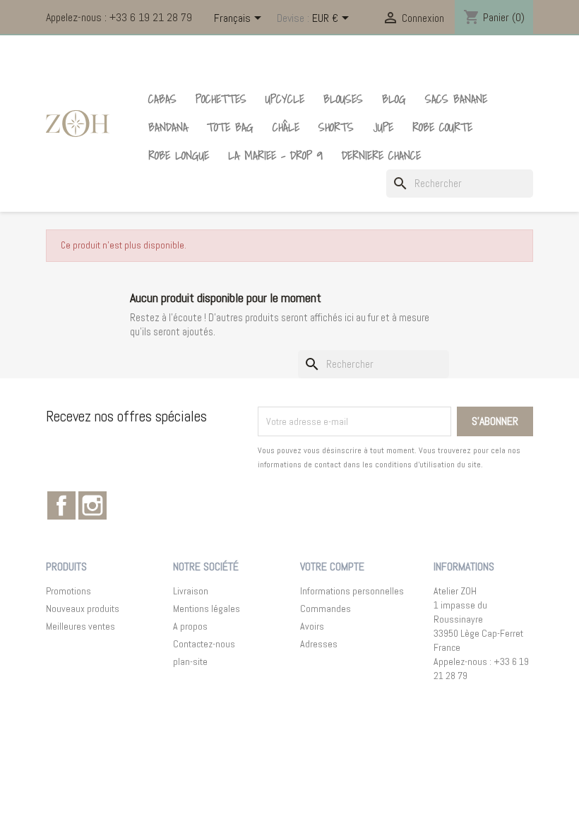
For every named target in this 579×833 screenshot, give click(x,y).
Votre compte (332, 566)
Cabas (162, 99)
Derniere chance (381, 155)
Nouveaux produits (82, 608)
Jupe (383, 127)
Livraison (190, 591)
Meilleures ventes (80, 626)
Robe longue (178, 155)
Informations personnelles (352, 591)
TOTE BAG (230, 127)
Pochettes (221, 99)
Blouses (343, 99)
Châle (286, 127)
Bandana (168, 127)
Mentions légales (206, 608)
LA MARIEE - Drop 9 (275, 155)
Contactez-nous (204, 643)
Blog (394, 99)
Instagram (92, 505)
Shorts (336, 127)
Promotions (68, 591)
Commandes (325, 608)
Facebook (61, 505)
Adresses (319, 643)
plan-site (190, 661)
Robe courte (442, 127)
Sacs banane (456, 99)
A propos (190, 626)
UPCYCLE (284, 99)
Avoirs (312, 626)
